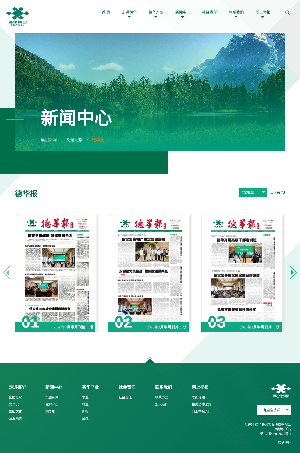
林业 (85, 404)
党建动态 (74, 140)
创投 (85, 411)
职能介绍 (198, 397)
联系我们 (236, 12)
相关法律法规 (201, 404)
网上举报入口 (201, 411)
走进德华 (129, 12)
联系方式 (161, 397)
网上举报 (262, 12)
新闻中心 (182, 12)
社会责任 (209, 12)
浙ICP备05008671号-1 (275, 434)
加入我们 (161, 404)
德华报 (98, 140)
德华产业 (156, 12)
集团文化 (15, 411)
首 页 (106, 12)
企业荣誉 (15, 418)
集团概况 (15, 397)
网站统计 (284, 443)
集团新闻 (49, 140)
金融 (85, 418)
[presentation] (6, 272)
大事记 (14, 404)
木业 (85, 397)
